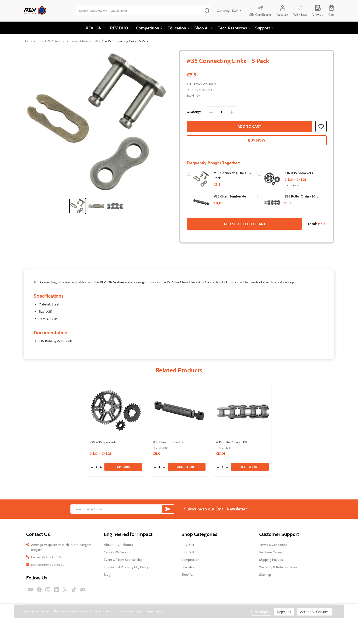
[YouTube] (30, 589)
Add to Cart (249, 126)
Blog (107, 575)
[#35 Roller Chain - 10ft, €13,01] (242, 410)
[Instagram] (48, 589)
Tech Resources (232, 27)
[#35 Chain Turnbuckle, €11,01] (179, 410)
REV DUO (119, 27)
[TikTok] (74, 589)
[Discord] (82, 589)
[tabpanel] (77, 206)
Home (28, 41)
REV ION (94, 27)
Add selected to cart (245, 224)
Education (176, 27)
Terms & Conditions (273, 545)
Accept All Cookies (314, 612)
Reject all (284, 612)
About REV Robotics (118, 545)
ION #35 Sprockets (298, 173)
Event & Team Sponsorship (123, 560)
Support (262, 27)
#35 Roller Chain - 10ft (301, 196)
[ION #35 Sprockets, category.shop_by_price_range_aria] (116, 410)
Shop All (201, 27)
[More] (104, 28)
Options (290, 185)
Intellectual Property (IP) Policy (126, 567)
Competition (147, 27)
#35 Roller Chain (176, 282)
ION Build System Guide (56, 341)
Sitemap (265, 575)
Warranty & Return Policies (278, 567)
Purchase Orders (271, 552)
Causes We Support (118, 552)
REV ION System (112, 282)
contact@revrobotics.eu (47, 565)
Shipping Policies (271, 560)
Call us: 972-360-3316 (46, 557)
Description (179, 259)
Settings (261, 612)
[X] (65, 589)
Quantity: (194, 112)
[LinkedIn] (56, 589)
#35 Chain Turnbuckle (230, 196)
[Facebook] (39, 589)
